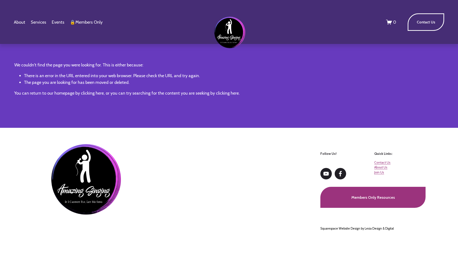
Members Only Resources (373, 197)
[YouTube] (326, 173)
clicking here (92, 93)
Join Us (379, 172)
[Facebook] (340, 173)
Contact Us (426, 22)
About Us (380, 167)
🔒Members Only (86, 22)
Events (58, 22)
